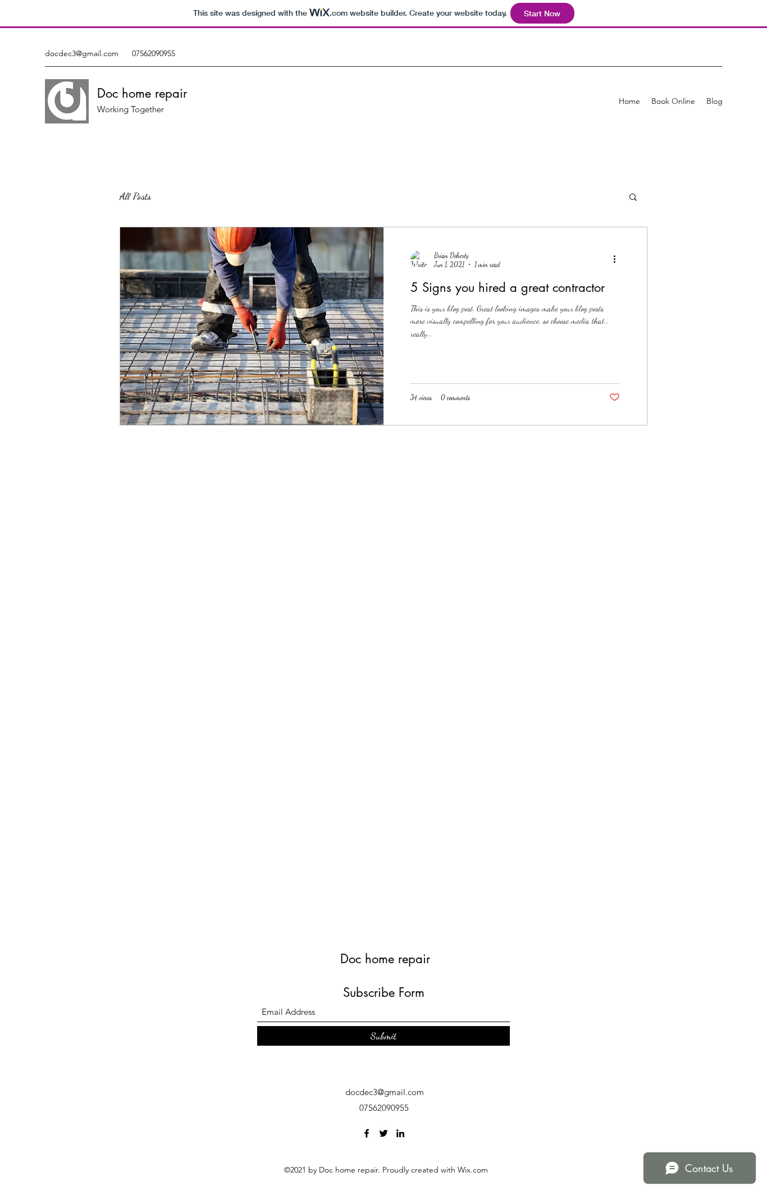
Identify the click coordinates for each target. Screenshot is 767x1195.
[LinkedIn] (400, 1133)
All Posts (135, 196)
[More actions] (618, 259)
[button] (633, 198)
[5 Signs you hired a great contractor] (251, 326)
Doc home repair (142, 93)
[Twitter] (383, 1133)
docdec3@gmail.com (81, 53)
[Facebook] (366, 1133)
